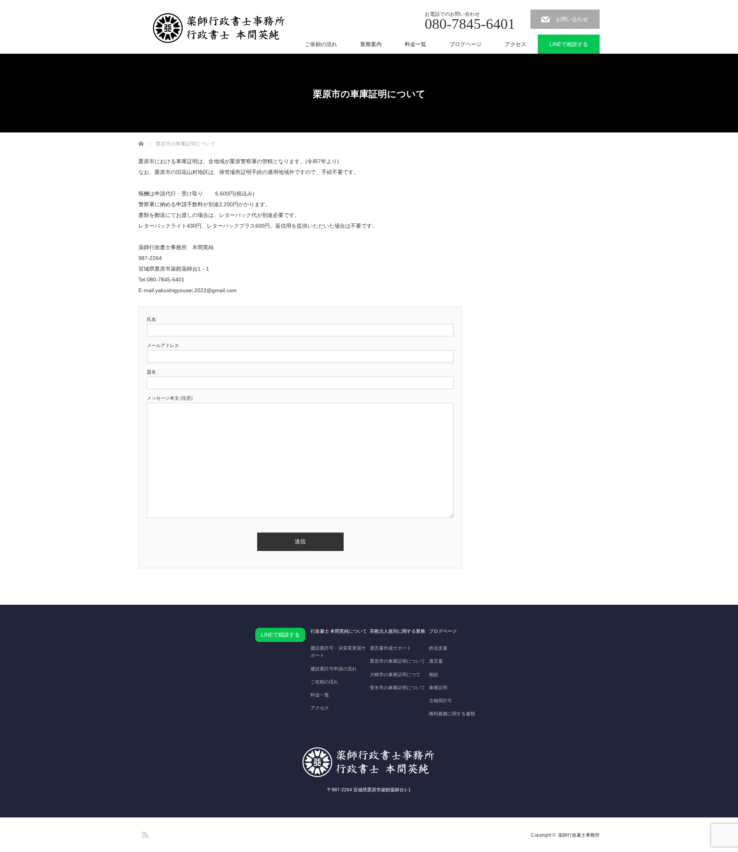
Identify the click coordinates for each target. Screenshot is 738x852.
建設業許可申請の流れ (334, 669)
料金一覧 (415, 44)
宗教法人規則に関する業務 (397, 631)
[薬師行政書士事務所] (219, 28)
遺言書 (436, 661)
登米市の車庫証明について (397, 687)
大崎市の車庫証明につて (395, 674)
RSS (144, 833)
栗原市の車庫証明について (397, 661)
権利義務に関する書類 (452, 713)
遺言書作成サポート (390, 648)
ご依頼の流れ (321, 44)
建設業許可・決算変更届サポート (338, 651)
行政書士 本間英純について (339, 631)
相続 (433, 674)
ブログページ (465, 44)
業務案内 (371, 44)
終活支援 (438, 648)
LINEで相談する (568, 44)
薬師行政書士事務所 (579, 835)
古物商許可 (440, 700)
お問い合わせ (572, 19)
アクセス (515, 44)
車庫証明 (438, 687)
